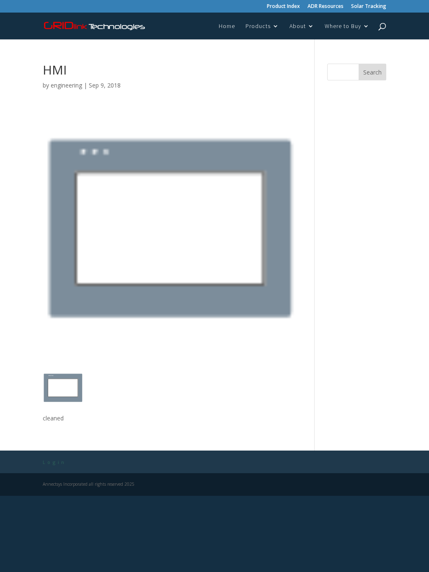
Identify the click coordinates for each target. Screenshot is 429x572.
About (297, 26)
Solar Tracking (368, 7)
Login (54, 462)
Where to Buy (343, 26)
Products (258, 26)
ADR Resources (326, 7)
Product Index (283, 7)
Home (227, 26)
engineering (66, 85)
